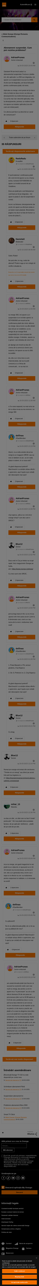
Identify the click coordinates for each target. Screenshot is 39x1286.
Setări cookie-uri (19, 1271)
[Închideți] (36, 1258)
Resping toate (19, 1277)
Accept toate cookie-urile (19, 1282)
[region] (19, 1270)
